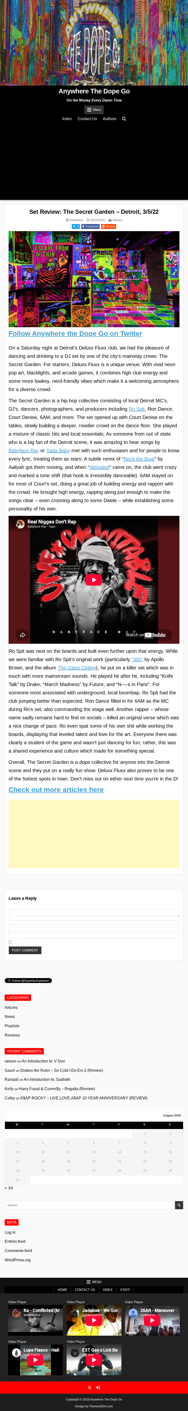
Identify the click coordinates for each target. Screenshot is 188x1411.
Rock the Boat (139, 459)
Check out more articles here (56, 789)
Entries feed (15, 1241)
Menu (97, 110)
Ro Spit (137, 409)
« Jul (9, 1188)
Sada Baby (58, 450)
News (10, 1017)
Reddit (110, 226)
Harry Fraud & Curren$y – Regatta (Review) (57, 1089)
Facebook (92, 226)
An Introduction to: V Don (43, 1061)
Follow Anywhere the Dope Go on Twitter (75, 333)
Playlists (12, 1026)
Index (67, 119)
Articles (117, 220)
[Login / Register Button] (97, 1387)
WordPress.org (18, 1260)
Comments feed (18, 1251)
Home (62, 1290)
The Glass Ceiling (77, 667)
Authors (109, 119)
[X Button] (89, 1387)
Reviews (12, 1035)
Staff (125, 1290)
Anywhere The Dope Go (94, 91)
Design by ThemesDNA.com (94, 1406)
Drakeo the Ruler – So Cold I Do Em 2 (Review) (61, 1070)
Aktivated (99, 467)
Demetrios (76, 220)
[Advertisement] (94, 160)
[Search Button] (124, 119)
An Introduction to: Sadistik (47, 1079)
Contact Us (87, 119)
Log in (10, 1232)
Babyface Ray (24, 450)
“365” (137, 659)
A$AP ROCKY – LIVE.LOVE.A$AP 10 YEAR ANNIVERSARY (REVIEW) (83, 1098)
